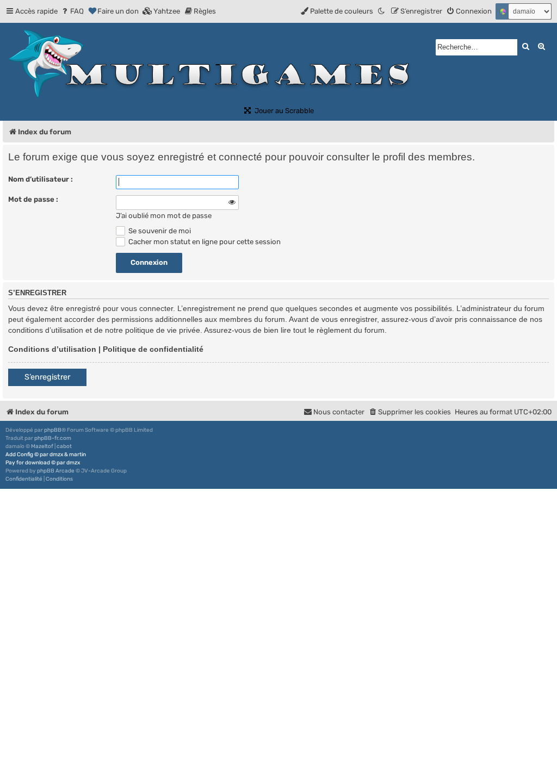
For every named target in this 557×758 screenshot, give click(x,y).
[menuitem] (72, 11)
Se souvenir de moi (159, 231)
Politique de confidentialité (153, 349)
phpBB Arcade (56, 471)
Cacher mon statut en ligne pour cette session (204, 242)
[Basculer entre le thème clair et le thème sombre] (382, 11)
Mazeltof (42, 446)
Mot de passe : (33, 199)
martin (77, 454)
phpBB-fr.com (52, 438)
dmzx (56, 454)
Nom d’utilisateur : (40, 179)
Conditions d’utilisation (52, 349)
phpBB (52, 430)
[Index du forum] (213, 64)
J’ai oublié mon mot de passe (164, 216)
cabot (64, 446)
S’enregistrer (47, 377)
